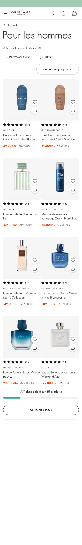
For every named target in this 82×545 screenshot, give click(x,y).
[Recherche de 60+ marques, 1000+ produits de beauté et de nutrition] (54, 13)
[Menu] (5, 13)
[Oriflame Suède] (20, 13)
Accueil (12, 25)
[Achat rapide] (35, 110)
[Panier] (74, 13)
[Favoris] (35, 102)
